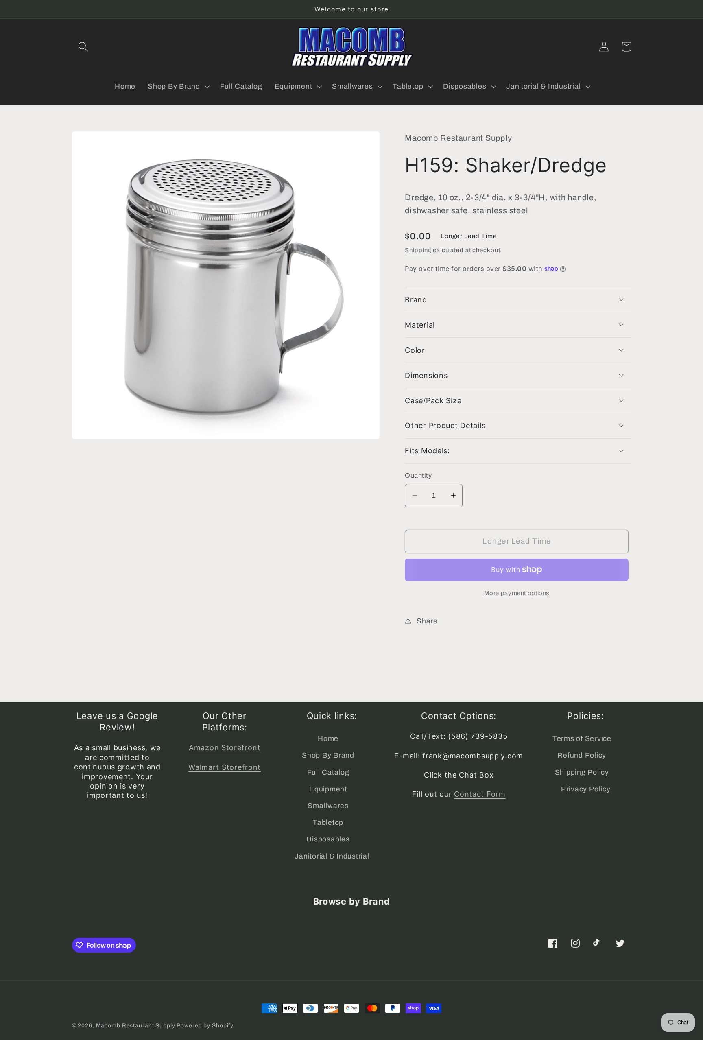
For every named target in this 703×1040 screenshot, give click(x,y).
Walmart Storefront (224, 767)
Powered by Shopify (205, 1026)
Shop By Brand (328, 755)
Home (328, 739)
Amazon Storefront (224, 747)
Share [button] (427, 621)
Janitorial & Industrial (332, 856)
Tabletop (328, 822)
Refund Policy (581, 755)
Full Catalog (328, 772)
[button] (83, 46)
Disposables (327, 839)
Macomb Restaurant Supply (135, 1026)
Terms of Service (581, 739)
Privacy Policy (586, 789)
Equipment (328, 789)
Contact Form (480, 794)
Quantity (418, 475)
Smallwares (328, 806)
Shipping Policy (582, 772)
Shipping (418, 250)
